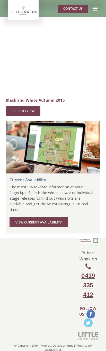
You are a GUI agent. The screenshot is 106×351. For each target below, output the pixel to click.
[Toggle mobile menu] (95, 8)
